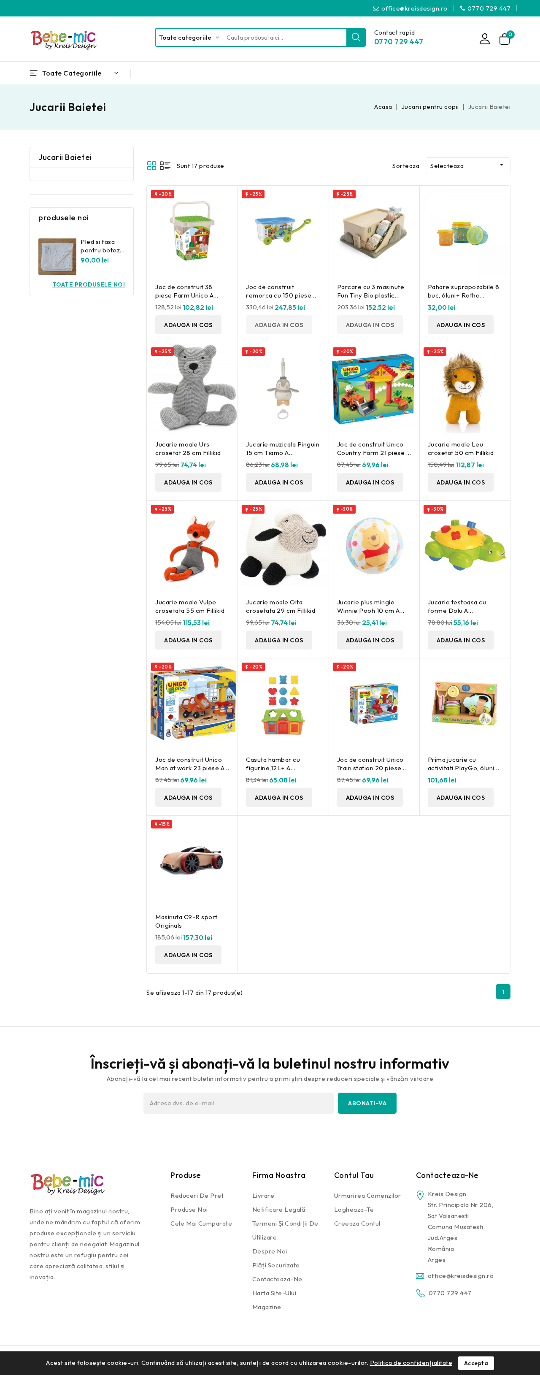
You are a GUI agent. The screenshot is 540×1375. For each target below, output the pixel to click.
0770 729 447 (488, 8)
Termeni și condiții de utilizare (285, 1230)
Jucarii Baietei (65, 157)
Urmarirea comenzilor (367, 1195)
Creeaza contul (357, 1223)
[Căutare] (356, 37)
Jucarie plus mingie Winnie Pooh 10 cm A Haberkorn (368, 610)
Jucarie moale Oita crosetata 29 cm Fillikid (280, 606)
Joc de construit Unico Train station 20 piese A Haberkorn (372, 767)
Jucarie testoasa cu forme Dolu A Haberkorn (457, 610)
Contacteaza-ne (277, 1279)
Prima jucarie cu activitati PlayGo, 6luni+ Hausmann (463, 767)
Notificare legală (279, 1209)
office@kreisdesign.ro (414, 8)
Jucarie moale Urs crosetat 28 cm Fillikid (188, 448)
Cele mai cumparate (201, 1223)
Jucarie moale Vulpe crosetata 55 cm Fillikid (189, 606)
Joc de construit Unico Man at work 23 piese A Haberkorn (189, 767)
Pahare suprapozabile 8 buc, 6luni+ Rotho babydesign (464, 295)
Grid (151, 165)
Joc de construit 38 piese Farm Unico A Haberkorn (184, 295)
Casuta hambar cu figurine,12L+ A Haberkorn (273, 767)
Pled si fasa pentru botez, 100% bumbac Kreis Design (101, 254)
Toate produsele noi (88, 284)
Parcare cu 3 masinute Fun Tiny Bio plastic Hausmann (371, 295)
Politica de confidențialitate (411, 1363)
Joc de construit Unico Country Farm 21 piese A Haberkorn (373, 452)
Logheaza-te (354, 1209)
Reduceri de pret (197, 1195)
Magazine (266, 1307)
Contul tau (354, 1175)
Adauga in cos (188, 325)
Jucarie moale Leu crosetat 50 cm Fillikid (461, 448)
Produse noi (189, 1209)
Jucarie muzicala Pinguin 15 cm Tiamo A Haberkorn (282, 452)
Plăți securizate (276, 1265)
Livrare (263, 1195)
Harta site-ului (274, 1293)
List (165, 165)
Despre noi (269, 1251)
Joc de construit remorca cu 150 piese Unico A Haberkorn (278, 295)
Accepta (476, 1363)
